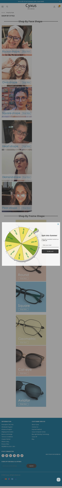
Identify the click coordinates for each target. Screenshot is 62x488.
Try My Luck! (50, 251)
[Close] (58, 224)
